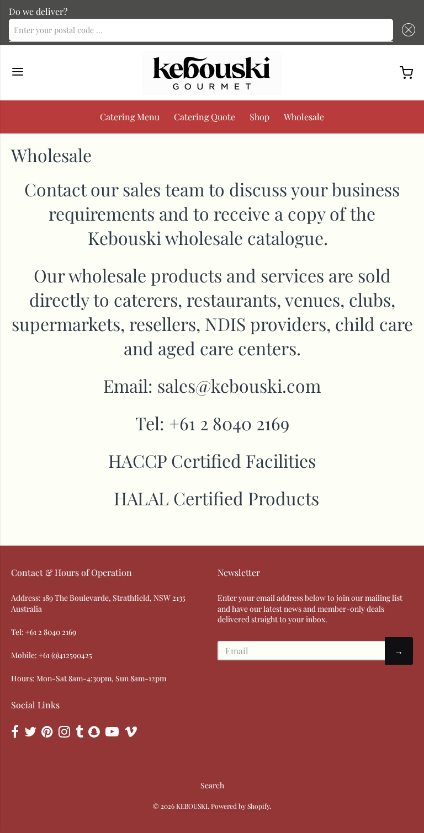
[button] (406, 30)
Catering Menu (130, 116)
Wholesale (304, 116)
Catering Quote (204, 116)
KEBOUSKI (192, 806)
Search (212, 785)
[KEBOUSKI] (212, 73)
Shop (259, 116)
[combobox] (201, 30)
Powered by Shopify (240, 806)
